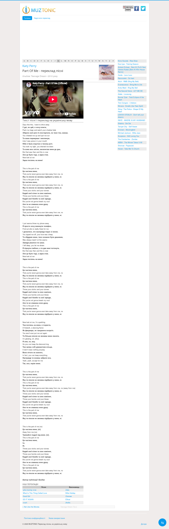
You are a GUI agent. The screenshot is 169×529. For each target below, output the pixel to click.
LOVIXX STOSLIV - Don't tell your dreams (131, 115)
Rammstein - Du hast (126, 78)
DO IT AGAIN (28, 499)
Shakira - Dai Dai (124, 123)
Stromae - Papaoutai (126, 145)
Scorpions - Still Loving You (128, 136)
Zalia (67, 490)
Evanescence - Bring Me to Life (130, 84)
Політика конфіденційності (34, 518)
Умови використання (57, 518)
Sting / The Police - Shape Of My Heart (130, 110)
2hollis (67, 502)
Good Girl (26, 496)
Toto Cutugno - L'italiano (127, 103)
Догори (144, 524)
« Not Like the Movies (31, 507)
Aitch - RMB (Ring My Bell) (128, 81)
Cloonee (68, 496)
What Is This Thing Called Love (35, 493)
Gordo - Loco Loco (125, 75)
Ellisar (67, 499)
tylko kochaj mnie (29, 490)
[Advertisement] (84, 40)
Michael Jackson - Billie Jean (129, 133)
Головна (27, 18)
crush (25, 502)
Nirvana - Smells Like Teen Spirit (130, 106)
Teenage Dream (38, 76)
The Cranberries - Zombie (127, 139)
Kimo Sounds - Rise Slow (127, 61)
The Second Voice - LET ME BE (130, 91)
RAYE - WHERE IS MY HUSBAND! (131, 120)
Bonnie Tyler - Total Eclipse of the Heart (131, 98)
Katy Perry (29, 66)
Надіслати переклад (42, 18)
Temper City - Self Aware (127, 126)
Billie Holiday (70, 493)
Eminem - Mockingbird (126, 129)
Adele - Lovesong (124, 94)
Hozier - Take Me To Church (128, 148)
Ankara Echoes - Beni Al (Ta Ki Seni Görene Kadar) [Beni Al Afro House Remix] (132, 69)
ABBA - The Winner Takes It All (130, 142)
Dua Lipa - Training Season (128, 64)
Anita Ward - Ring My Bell (128, 87)
